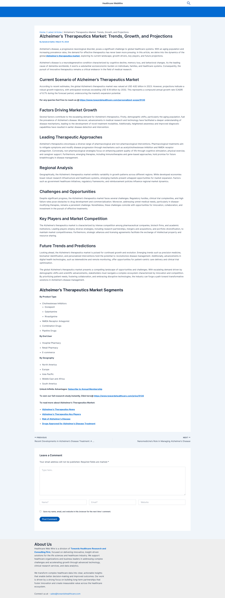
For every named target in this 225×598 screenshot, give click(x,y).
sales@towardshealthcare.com (65, 593)
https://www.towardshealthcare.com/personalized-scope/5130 (112, 100)
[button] (189, 3)
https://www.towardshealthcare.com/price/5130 (119, 396)
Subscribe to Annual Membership (85, 389)
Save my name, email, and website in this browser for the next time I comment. (77, 511)
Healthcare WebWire (112, 3)
